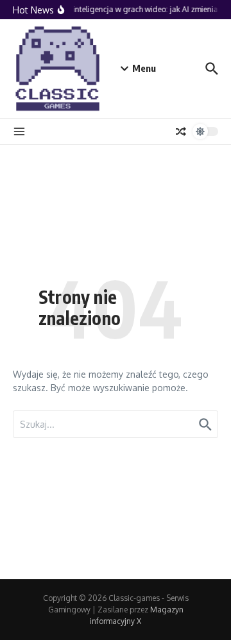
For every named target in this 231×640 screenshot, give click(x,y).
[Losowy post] (181, 131)
